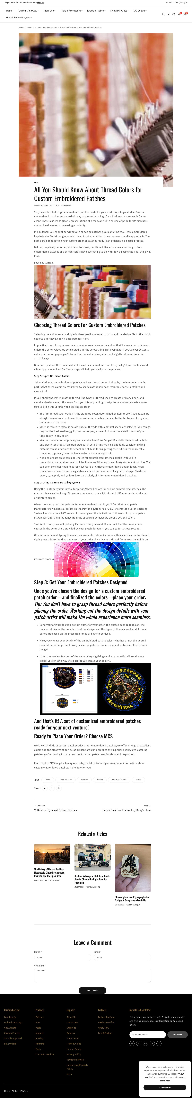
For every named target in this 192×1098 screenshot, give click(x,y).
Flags (38, 1049)
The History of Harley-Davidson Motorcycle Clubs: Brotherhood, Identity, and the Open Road (49, 872)
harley (100, 780)
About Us (71, 1017)
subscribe (177, 1035)
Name (38, 952)
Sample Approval (13, 1038)
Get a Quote (10, 1027)
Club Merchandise (45, 1054)
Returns (71, 1033)
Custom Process (12, 1033)
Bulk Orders (10, 1043)
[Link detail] (132, 1043)
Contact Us (72, 1022)
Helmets (40, 1043)
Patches (39, 1017)
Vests (38, 1027)
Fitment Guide (74, 1043)
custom (84, 780)
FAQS (69, 1074)
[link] (10, 10)
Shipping (71, 1027)
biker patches (65, 780)
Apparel (40, 1033)
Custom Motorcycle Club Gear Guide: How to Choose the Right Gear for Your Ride (92, 879)
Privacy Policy (74, 1054)
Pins (38, 1022)
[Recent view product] (173, 14)
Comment (40, 965)
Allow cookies (165, 1087)
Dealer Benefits (106, 1022)
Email (97, 952)
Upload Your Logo (13, 1022)
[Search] (163, 14)
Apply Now (103, 1027)
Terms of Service (75, 1059)
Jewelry (39, 1038)
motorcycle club (119, 780)
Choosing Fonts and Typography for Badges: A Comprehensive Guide (132, 898)
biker (48, 780)
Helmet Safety (74, 1049)
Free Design (10, 1017)
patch (138, 780)
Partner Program (106, 1017)
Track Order (73, 1038)
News (29, 28)
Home (21, 28)
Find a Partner (105, 1033)
